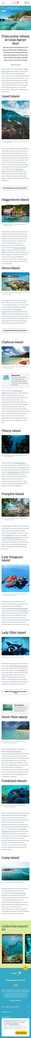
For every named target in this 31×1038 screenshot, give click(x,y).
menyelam (20, 774)
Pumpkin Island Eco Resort (11, 537)
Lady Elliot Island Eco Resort (19, 666)
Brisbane (24, 610)
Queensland (9, 535)
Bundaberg (22, 670)
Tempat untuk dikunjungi (12, 7)
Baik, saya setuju (21, 1033)
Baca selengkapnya (15, 1000)
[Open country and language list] (28, 1007)
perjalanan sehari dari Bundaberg (17, 608)
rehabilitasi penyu (19, 463)
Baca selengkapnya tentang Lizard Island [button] (15, 188)
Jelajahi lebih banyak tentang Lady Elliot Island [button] (15, 692)
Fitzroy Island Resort (13, 472)
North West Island (15, 751)
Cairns (23, 467)
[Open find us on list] (28, 1012)
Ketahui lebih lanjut (14, 1023)
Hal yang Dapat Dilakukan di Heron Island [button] (14, 330)
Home (2, 7)
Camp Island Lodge (20, 893)
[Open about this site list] (28, 1017)
